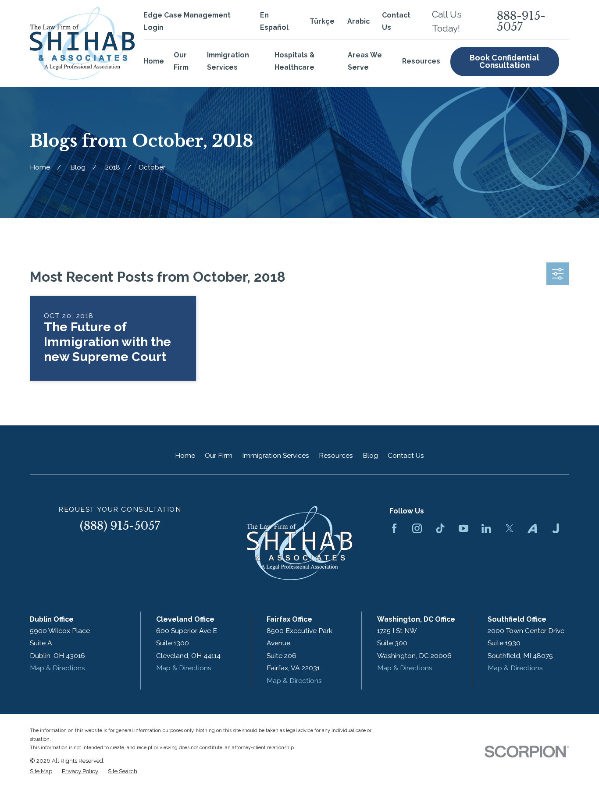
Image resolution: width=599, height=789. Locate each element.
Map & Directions (57, 668)
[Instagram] (417, 528)
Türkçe (322, 21)
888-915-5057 (521, 22)
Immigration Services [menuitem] (228, 61)
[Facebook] (394, 528)
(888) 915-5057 (120, 526)
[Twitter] (509, 528)
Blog (370, 455)
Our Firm (218, 455)
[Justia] (555, 528)
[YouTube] (463, 528)
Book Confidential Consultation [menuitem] (504, 61)
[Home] (82, 43)
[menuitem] (41, 771)
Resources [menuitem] (421, 61)
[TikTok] (440, 528)
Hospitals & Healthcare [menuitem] (294, 61)
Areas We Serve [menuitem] (365, 61)
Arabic (358, 21)
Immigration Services (275, 455)
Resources (336, 455)
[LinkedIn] (486, 528)
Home (185, 455)
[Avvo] (532, 528)
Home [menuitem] (153, 61)
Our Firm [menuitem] (181, 61)
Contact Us (406, 455)
